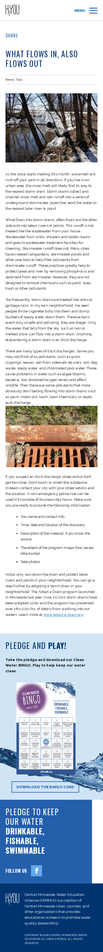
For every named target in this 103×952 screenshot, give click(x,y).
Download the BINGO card (45, 787)
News (9, 79)
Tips (19, 79)
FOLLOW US (16, 870)
